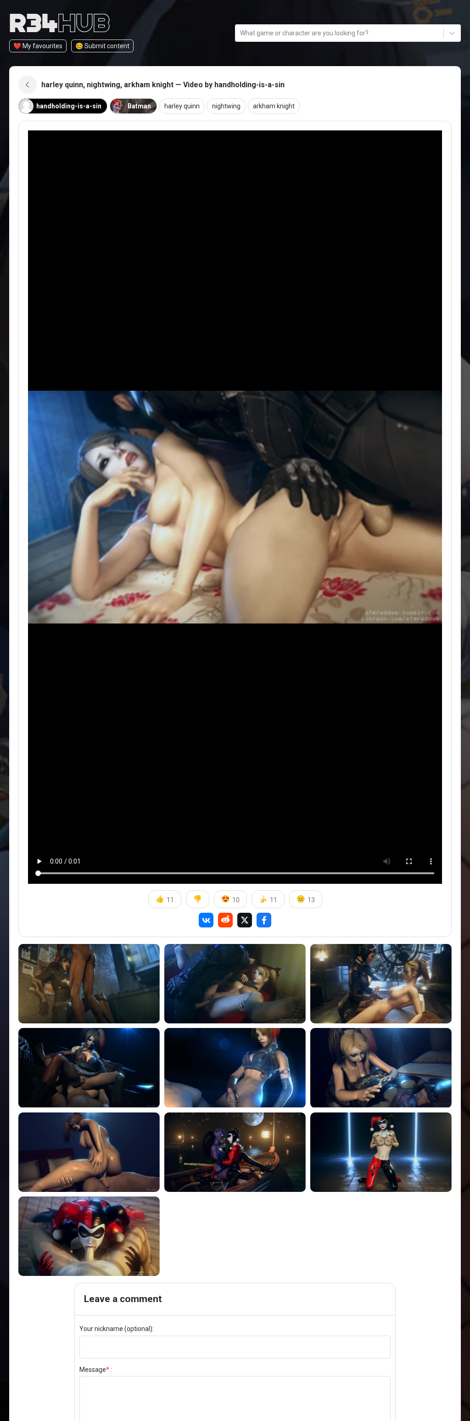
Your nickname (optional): (116, 1328)
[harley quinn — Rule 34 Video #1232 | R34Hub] (235, 1067)
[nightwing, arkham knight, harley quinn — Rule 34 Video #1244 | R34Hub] (235, 983)
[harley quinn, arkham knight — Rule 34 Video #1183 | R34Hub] (89, 1236)
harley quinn (182, 106)
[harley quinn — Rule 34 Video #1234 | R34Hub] (89, 1067)
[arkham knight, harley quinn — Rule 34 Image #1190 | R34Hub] (235, 1152)
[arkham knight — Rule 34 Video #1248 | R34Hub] (89, 983)
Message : (95, 1369)
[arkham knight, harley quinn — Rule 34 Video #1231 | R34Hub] (381, 1067)
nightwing (226, 106)
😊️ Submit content (102, 46)
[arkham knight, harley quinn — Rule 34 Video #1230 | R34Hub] (89, 1152)
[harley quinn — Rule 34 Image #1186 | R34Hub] (381, 1152)
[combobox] (240, 33)
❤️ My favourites (37, 46)
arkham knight (274, 106)
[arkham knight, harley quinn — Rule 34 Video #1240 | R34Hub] (381, 983)
